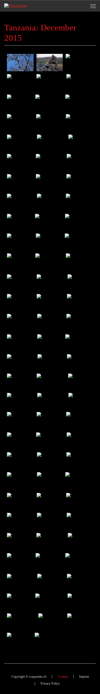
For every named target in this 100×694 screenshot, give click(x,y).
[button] (93, 6)
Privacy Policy (50, 683)
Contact (63, 677)
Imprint (84, 677)
